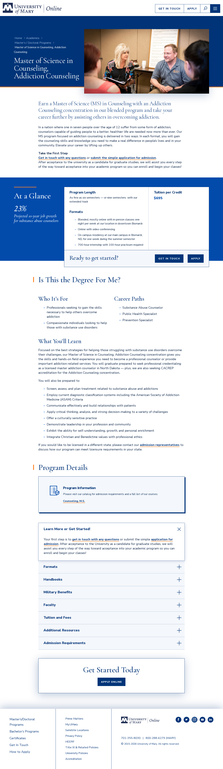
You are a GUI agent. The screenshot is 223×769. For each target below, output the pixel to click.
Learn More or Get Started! (67, 529)
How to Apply (20, 752)
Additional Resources (62, 630)
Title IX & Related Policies (81, 747)
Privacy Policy (73, 736)
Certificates (18, 738)
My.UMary (71, 724)
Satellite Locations (77, 730)
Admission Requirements (65, 643)
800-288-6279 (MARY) (161, 738)
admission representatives (159, 445)
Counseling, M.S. (74, 501)
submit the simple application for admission (123, 158)
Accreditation (73, 759)
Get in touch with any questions (62, 158)
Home (18, 38)
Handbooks (53, 579)
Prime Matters (74, 719)
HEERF (69, 742)
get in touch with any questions (95, 539)
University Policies (76, 753)
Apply (192, 8)
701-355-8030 (131, 738)
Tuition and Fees (57, 617)
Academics (32, 38)
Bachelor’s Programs (24, 731)
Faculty (50, 604)
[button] (205, 8)
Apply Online (111, 682)
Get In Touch (169, 8)
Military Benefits (58, 592)
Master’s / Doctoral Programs (33, 43)
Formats (50, 566)
